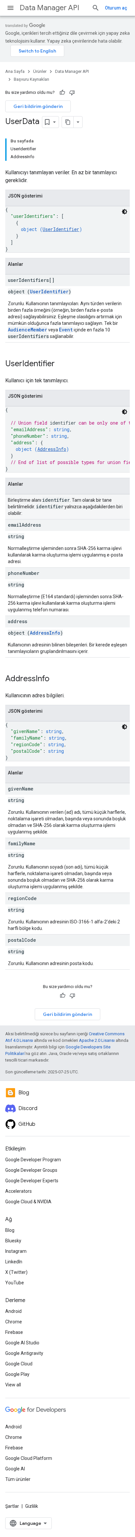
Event (66, 329)
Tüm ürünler (17, 1479)
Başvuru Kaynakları (31, 79)
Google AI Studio (22, 1342)
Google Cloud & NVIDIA (28, 1201)
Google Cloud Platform (28, 1458)
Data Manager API (49, 7)
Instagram (16, 1251)
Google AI (15, 1468)
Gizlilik (31, 1506)
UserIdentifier (61, 229)
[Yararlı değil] (72, 92)
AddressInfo (51, 449)
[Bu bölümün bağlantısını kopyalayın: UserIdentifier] (61, 364)
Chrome (13, 1321)
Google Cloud (18, 1363)
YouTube (14, 1282)
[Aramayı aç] (96, 8)
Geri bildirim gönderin (38, 106)
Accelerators (18, 1191)
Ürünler (40, 71)
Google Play (17, 1374)
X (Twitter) (16, 1272)
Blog (9, 1230)
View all (13, 1384)
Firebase (14, 1332)
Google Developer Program (33, 1159)
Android (13, 1311)
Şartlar (12, 1506)
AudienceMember (27, 329)
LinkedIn (13, 1261)
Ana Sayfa (15, 71)
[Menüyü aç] (10, 8)
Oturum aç (116, 8)
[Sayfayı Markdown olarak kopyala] (68, 122)
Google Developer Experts (31, 1180)
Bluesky (13, 1240)
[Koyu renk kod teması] (124, 211)
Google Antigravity (24, 1353)
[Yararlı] (62, 92)
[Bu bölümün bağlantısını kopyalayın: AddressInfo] (56, 679)
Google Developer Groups (31, 1170)
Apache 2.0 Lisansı (97, 1040)
